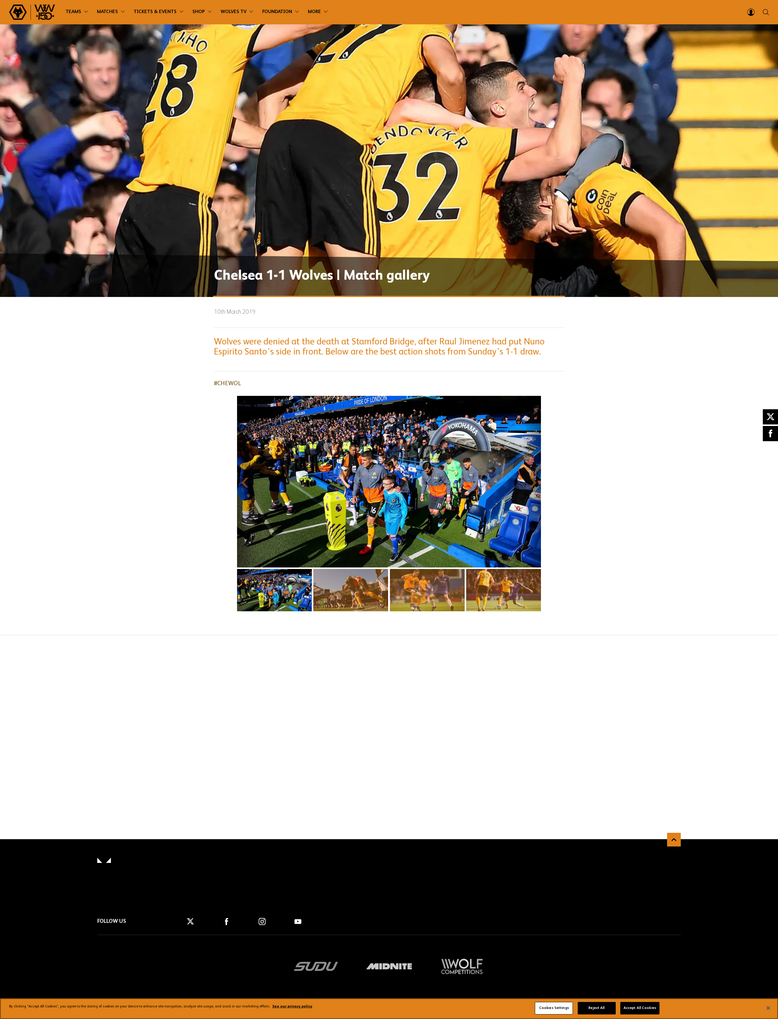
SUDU (316, 966)
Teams (73, 11)
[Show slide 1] (274, 590)
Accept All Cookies (640, 1008)
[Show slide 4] (503, 590)
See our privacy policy (292, 1007)
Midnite (389, 966)
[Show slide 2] (350, 590)
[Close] (768, 1008)
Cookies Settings (554, 1008)
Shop (198, 11)
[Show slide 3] (427, 590)
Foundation (277, 11)
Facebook (770, 433)
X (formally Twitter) (770, 416)
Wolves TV (233, 11)
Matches (107, 11)
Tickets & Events (155, 11)
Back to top (674, 839)
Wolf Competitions (462, 966)
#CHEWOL (227, 384)
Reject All (596, 1008)
